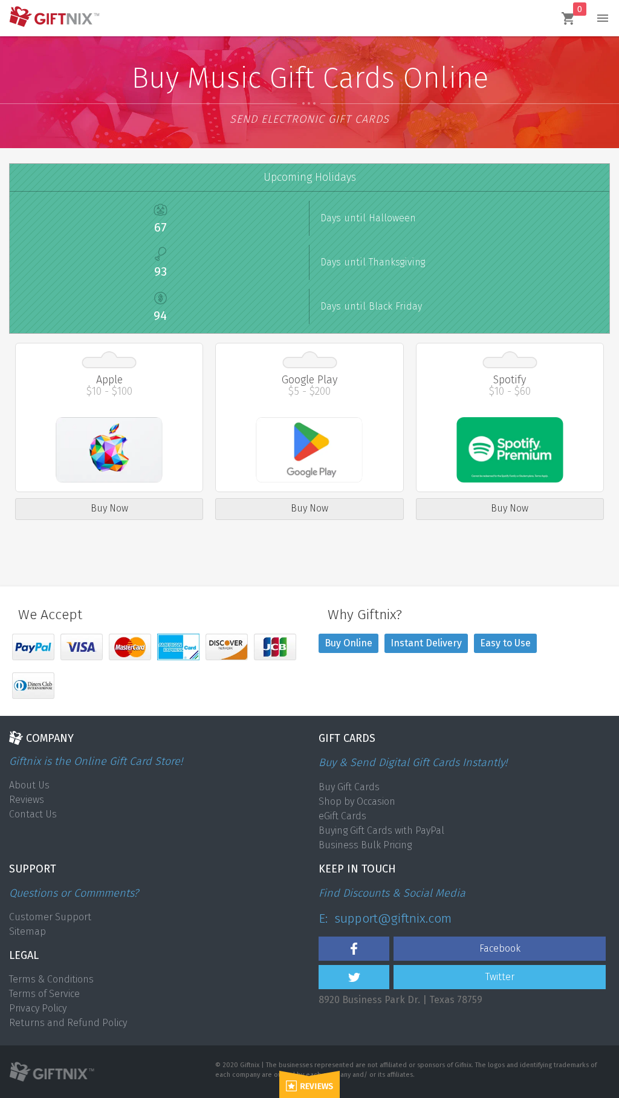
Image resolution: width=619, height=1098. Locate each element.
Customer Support (50, 917)
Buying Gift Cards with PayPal (381, 830)
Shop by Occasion (357, 801)
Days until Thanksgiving (372, 262)
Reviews (26, 799)
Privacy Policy (37, 1008)
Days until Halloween (368, 218)
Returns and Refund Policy (68, 1022)
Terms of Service (44, 993)
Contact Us (33, 814)
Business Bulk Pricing (365, 845)
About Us (29, 785)
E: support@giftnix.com (385, 918)
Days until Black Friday (371, 306)
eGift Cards (342, 816)
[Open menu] (602, 18)
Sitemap (27, 931)
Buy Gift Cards (349, 787)
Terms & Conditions (51, 979)
